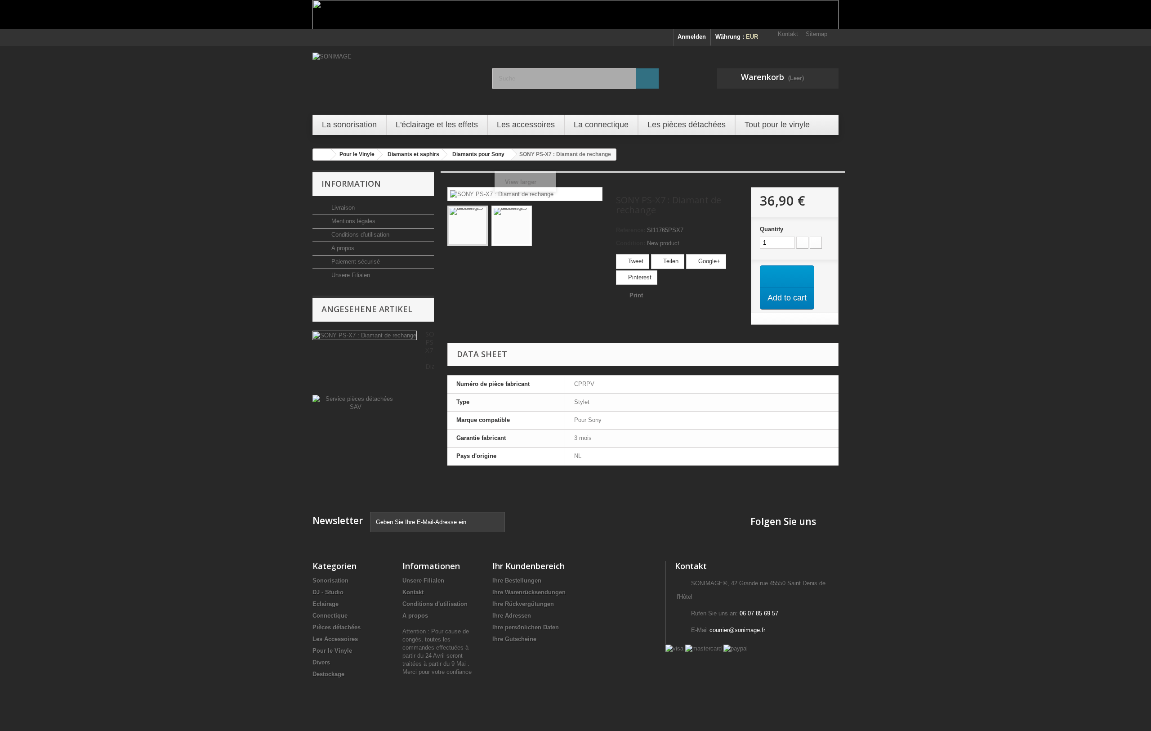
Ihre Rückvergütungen (523, 604)
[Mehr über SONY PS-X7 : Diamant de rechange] (364, 335)
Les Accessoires (335, 639)
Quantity (771, 229)
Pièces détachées (336, 627)
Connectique (330, 615)
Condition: (630, 243)
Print (636, 295)
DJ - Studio (328, 592)
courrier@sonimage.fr (737, 630)
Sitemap (816, 34)
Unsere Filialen (350, 275)
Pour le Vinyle (332, 650)
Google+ (708, 261)
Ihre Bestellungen (516, 580)
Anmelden (692, 36)
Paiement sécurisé (355, 261)
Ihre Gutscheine (514, 639)
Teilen (669, 261)
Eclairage (325, 604)
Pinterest (638, 277)
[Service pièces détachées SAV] (355, 402)
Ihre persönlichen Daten (525, 627)
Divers (321, 662)
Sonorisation (330, 580)
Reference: (630, 230)
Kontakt (788, 34)
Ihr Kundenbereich (528, 566)
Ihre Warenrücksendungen (529, 592)
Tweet (634, 261)
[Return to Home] (321, 154)
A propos (342, 248)
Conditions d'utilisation (359, 234)
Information (351, 183)
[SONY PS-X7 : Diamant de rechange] (467, 226)
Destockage (328, 674)
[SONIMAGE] (395, 79)
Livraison (342, 207)
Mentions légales (352, 221)
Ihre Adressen (511, 615)
